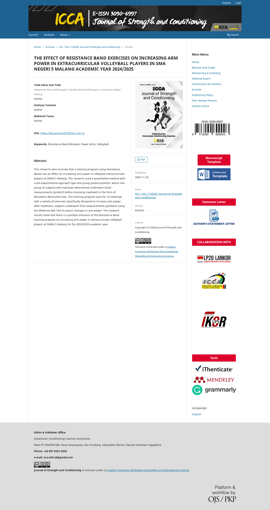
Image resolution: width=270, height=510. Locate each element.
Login (238, 2)
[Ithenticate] (214, 369)
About (64, 34)
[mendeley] (214, 380)
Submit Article (200, 106)
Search (234, 34)
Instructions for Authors (207, 84)
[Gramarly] (214, 390)
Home (37, 47)
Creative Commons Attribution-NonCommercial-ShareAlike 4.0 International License (156, 251)
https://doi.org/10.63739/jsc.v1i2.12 (62, 133)
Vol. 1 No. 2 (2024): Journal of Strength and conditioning (89, 47)
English (196, 414)
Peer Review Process (204, 100)
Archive (196, 89)
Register (226, 2)
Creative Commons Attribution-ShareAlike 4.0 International (142, 470)
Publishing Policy (202, 95)
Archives (49, 34)
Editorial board (201, 78)
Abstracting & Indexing (206, 73)
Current (33, 34)
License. (184, 470)
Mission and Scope (203, 67)
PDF (142, 159)
